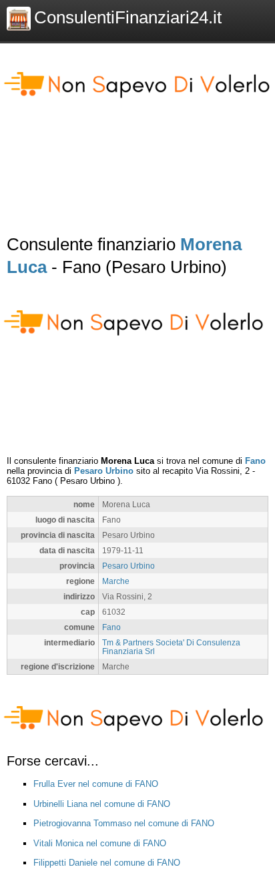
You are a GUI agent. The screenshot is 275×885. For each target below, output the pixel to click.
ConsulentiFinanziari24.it (128, 17)
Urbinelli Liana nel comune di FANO (101, 804)
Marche (115, 581)
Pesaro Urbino (103, 471)
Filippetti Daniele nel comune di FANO (106, 863)
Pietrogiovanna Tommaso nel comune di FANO (123, 823)
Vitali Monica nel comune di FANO (99, 843)
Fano (255, 461)
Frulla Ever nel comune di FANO (95, 784)
